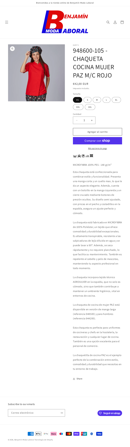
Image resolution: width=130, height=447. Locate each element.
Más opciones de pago (97, 148)
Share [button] (79, 378)
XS (77, 99)
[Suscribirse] (61, 413)
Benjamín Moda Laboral (24, 440)
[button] (6, 22)
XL (116, 99)
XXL (78, 107)
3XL (90, 107)
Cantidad (77, 114)
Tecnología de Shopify (44, 440)
